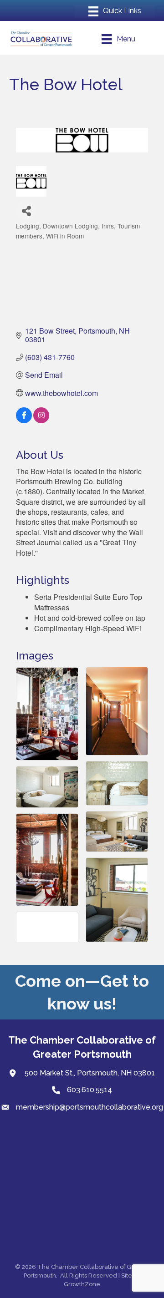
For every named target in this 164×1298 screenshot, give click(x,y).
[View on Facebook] (24, 420)
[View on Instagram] (41, 420)
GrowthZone (82, 1284)
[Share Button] (26, 210)
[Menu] (115, 11)
